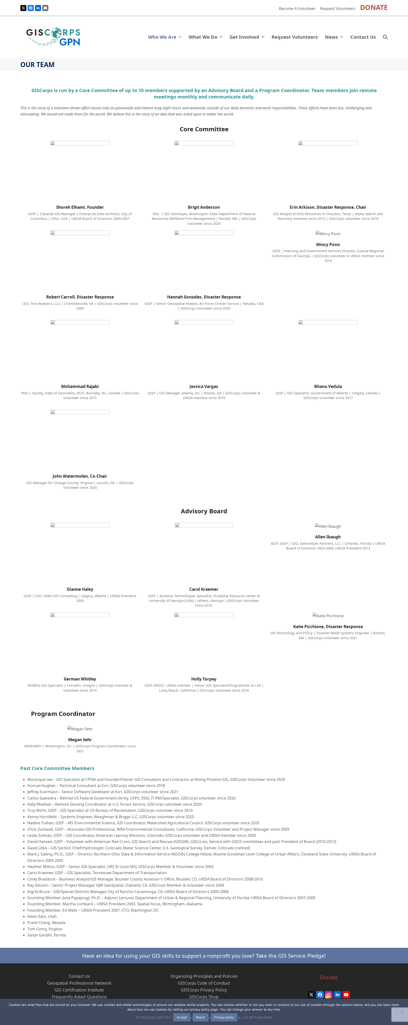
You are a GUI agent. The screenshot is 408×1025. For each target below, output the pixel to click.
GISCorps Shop (204, 996)
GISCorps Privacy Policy (204, 990)
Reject (200, 1017)
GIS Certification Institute (79, 990)
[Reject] (402, 1011)
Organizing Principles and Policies (204, 976)
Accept (182, 1017)
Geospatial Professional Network (79, 983)
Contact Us (79, 976)
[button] (385, 37)
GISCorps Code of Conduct (204, 983)
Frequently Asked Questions (79, 996)
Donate (329, 977)
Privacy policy (224, 1017)
